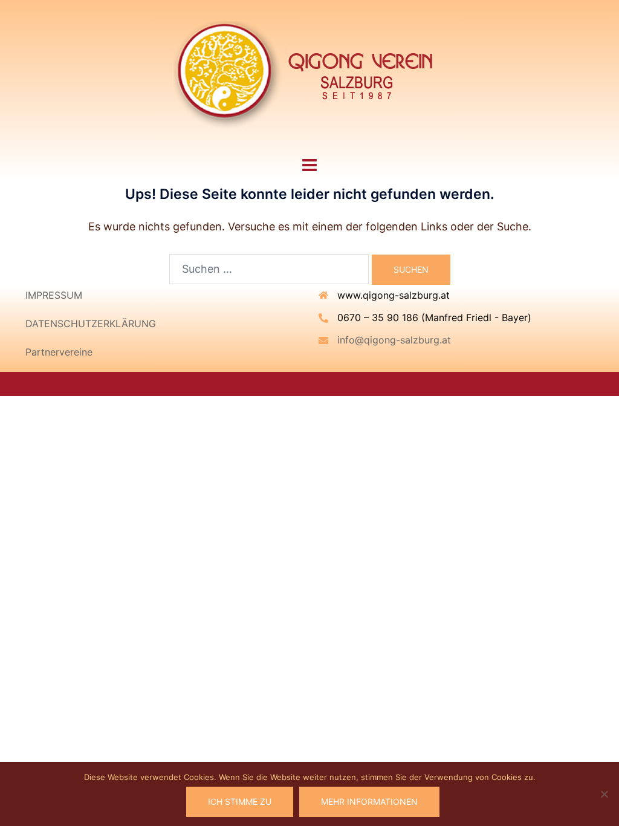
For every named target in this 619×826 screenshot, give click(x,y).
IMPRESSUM (53, 295)
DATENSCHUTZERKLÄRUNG (90, 323)
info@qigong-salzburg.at (394, 340)
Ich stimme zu (239, 801)
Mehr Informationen (369, 801)
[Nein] (604, 794)
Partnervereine (58, 352)
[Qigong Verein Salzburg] (309, 76)
